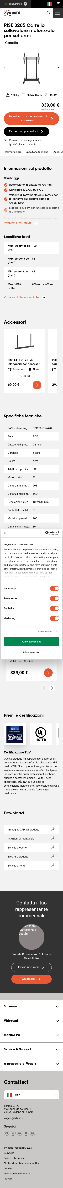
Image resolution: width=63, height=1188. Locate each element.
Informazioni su (12, 152)
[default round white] (52, 688)
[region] (31, 67)
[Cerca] (49, 4)
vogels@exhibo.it (13, 1118)
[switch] (54, 598)
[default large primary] (37, 385)
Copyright (9, 1153)
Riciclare (8, 1178)
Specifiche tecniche (37, 152)
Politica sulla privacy (14, 1158)
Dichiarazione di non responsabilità (21, 1163)
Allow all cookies (31, 641)
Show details (45, 631)
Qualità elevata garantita (23, 144)
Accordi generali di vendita (17, 1173)
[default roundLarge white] (58, 66)
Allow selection (31, 652)
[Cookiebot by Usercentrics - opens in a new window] (45, 533)
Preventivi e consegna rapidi (25, 140)
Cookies (8, 1168)
